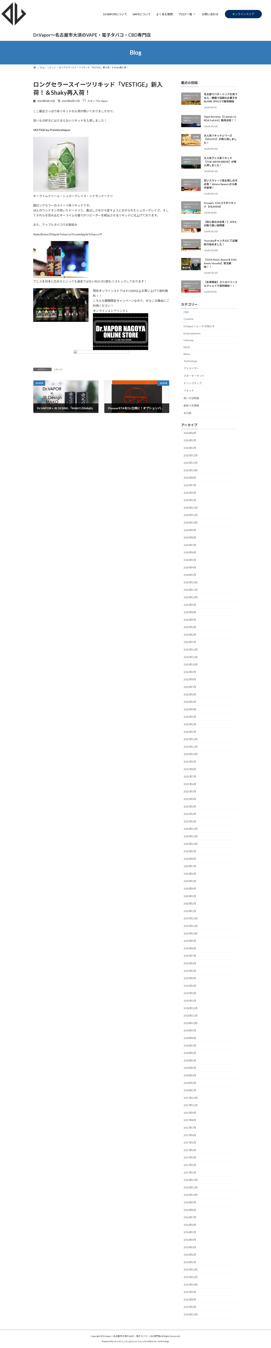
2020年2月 (190, 903)
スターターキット (194, 375)
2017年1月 (190, 1172)
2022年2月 (190, 724)
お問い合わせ (210, 14)
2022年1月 (190, 731)
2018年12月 (191, 1008)
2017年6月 (190, 1135)
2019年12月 (191, 918)
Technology (190, 361)
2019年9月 (190, 940)
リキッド (57, 369)
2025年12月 (191, 455)
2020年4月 (190, 888)
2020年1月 (190, 910)
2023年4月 (190, 619)
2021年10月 (191, 754)
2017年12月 (191, 1097)
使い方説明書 (191, 398)
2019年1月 (190, 1000)
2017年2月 (190, 1165)
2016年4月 (190, 1239)
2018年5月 (190, 1060)
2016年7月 (190, 1217)
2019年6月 (190, 963)
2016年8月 (190, 1209)
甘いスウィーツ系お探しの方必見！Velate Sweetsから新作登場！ (220, 184)
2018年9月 (190, 1030)
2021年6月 (190, 783)
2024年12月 (191, 507)
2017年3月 (190, 1157)
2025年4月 (190, 492)
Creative (189, 318)
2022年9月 (190, 671)
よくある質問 (164, 14)
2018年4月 (190, 1067)
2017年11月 (191, 1105)
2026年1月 (190, 447)
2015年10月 (191, 1284)
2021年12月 (191, 739)
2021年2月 (190, 813)
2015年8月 (190, 1299)
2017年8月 (190, 1120)
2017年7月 (190, 1127)
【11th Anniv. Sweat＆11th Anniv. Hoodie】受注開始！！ (220, 263)
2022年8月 (190, 679)
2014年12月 (191, 1314)
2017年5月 (190, 1142)
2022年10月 (191, 664)
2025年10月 (191, 470)
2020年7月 (190, 866)
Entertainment (192, 333)
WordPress (119, 1341)
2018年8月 (190, 1038)
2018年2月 (190, 1082)
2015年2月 (190, 1306)
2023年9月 (190, 604)
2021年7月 (190, 776)
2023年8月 (190, 612)
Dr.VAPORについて (115, 14)
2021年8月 (190, 769)
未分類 (187, 413)
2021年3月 (190, 806)
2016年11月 (191, 1187)
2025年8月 (190, 477)
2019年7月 (190, 955)
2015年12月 (191, 1269)
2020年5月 (190, 881)
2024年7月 (190, 544)
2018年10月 (191, 1022)
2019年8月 (190, 948)
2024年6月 (190, 552)
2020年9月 (190, 851)
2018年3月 (190, 1075)
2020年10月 (191, 843)
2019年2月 (190, 993)
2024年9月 (190, 529)
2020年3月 (190, 896)
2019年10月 (191, 933)
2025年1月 (190, 500)
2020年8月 (190, 858)
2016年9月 (190, 1202)
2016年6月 (190, 1224)
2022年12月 (191, 649)
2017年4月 (190, 1149)
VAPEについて (142, 14)
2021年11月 (191, 746)
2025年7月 (190, 485)
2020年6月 (190, 873)
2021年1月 (190, 821)
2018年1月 (190, 1090)
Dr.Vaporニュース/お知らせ (199, 326)
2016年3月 (190, 1247)
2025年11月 (191, 462)
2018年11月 (191, 1015)
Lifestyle (189, 340)
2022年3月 (190, 716)
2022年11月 (191, 656)
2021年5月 (190, 791)
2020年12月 (191, 828)
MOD (187, 347)
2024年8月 (190, 537)
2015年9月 (190, 1292)
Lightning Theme (136, 1341)
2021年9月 (190, 761)
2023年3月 (190, 627)
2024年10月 (191, 522)
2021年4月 (190, 799)
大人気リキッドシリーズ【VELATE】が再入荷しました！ (220, 139)
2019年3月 (190, 985)
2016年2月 (190, 1254)
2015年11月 (191, 1277)
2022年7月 (190, 686)
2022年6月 (190, 694)
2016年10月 (191, 1194)
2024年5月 (190, 559)
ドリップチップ (193, 383)
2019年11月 (191, 925)
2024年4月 (190, 567)
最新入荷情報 (191, 405)
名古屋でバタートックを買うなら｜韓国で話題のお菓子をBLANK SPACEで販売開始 (220, 98)
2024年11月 (191, 515)
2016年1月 (190, 1262)
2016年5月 (190, 1232)
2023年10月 (191, 597)
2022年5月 (190, 701)
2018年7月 (190, 1045)
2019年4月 (190, 978)
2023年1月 (190, 642)
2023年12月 (191, 582)
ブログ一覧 (185, 14)
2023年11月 (191, 589)
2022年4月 (190, 709)
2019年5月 (190, 970)
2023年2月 (190, 634)
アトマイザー (191, 368)
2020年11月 (191, 836)
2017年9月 (190, 1112)
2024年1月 (190, 574)
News (187, 354)
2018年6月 (190, 1052)
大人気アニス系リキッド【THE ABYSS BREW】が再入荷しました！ (220, 161)
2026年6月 (190, 432)
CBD (186, 311)
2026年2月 (190, 440)
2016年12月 (191, 1179)
